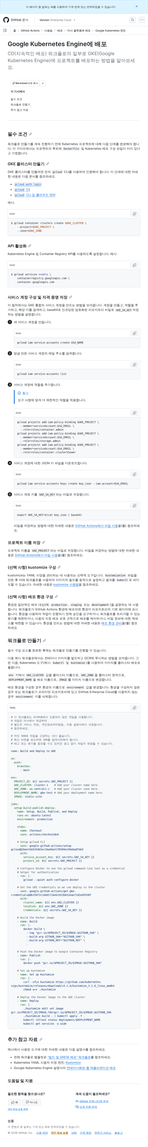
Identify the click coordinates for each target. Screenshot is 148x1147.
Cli (22, 189)
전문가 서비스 (102, 1132)
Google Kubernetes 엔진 (110, 30)
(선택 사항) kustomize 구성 (32, 567)
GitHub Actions (30, 30)
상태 (74, 1132)
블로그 (118, 1132)
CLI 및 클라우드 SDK (35, 195)
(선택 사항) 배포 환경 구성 (30, 596)
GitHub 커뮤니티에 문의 (93, 1101)
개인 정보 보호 (59, 1132)
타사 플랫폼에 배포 (79, 30)
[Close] (137, 6)
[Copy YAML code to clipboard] (134, 707)
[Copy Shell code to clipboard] (134, 214)
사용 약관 (42, 1132)
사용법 (48, 30)
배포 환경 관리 (111, 623)
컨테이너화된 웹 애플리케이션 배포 (91, 1068)
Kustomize (73, 1062)
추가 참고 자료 (23, 1039)
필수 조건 (17, 134)
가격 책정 (85, 1132)
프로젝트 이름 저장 (24, 542)
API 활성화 (17, 246)
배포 (60, 30)
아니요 (33, 1102)
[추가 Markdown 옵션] (43, 83)
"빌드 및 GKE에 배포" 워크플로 (69, 1057)
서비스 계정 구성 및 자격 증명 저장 (37, 297)
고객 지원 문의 (88, 1106)
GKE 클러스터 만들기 (26, 164)
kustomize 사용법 (66, 584)
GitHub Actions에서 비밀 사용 (96, 526)
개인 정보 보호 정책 (18, 1109)
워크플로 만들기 (24, 640)
